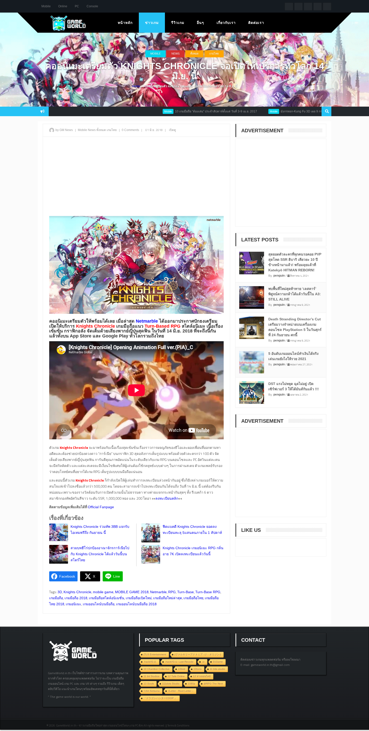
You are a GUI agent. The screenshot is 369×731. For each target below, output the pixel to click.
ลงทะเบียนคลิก (166, 498)
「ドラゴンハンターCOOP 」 (160, 698)
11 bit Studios (151, 676)
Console (92, 6)
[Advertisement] (136, 177)
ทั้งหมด (194, 53)
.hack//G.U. (150, 661)
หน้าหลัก (125, 23)
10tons (198, 669)
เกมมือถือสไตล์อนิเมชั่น (106, 598)
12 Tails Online (176, 676)
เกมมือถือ (56, 598)
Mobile (46, 6)
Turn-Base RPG (207, 592)
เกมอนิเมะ (73, 604)
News (175, 53)
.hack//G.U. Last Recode (179, 661)
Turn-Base (185, 592)
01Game (218, 661)
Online (62, 6)
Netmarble (158, 592)
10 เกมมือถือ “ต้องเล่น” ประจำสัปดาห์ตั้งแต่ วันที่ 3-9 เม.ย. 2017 (191, 111)
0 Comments (130, 130)
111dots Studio (170, 683)
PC (77, 6)
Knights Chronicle (77, 592)
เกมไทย (214, 53)
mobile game (103, 592)
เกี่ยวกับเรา (226, 23)
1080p (191, 683)
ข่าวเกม (152, 23)
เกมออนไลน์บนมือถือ (98, 604)
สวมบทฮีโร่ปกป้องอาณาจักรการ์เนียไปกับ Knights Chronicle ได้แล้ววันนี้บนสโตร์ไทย (100, 554)
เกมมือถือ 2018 (76, 598)
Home (136, 86)
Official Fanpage (101, 507)
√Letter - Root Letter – (181, 691)
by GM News (64, 130)
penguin (279, 275)
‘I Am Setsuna (152, 691)
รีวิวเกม (177, 23)
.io (203, 661)
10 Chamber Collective (157, 669)
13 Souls (149, 683)
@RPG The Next (213, 683)
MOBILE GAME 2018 (132, 592)
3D (59, 592)
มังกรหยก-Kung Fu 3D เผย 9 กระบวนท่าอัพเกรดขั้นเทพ (292, 111)
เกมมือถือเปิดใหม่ (139, 598)
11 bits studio (217, 669)
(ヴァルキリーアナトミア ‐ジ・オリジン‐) (197, 654)
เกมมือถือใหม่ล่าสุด (167, 598)
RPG (172, 592)
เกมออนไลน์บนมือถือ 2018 (136, 604)
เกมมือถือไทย (193, 598)
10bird (181, 669)
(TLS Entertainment (155, 654)
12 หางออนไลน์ (202, 676)
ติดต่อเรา (256, 23)
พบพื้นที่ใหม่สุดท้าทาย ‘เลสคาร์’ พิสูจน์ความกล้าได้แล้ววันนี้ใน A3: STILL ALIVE (294, 294)
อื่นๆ (200, 23)
